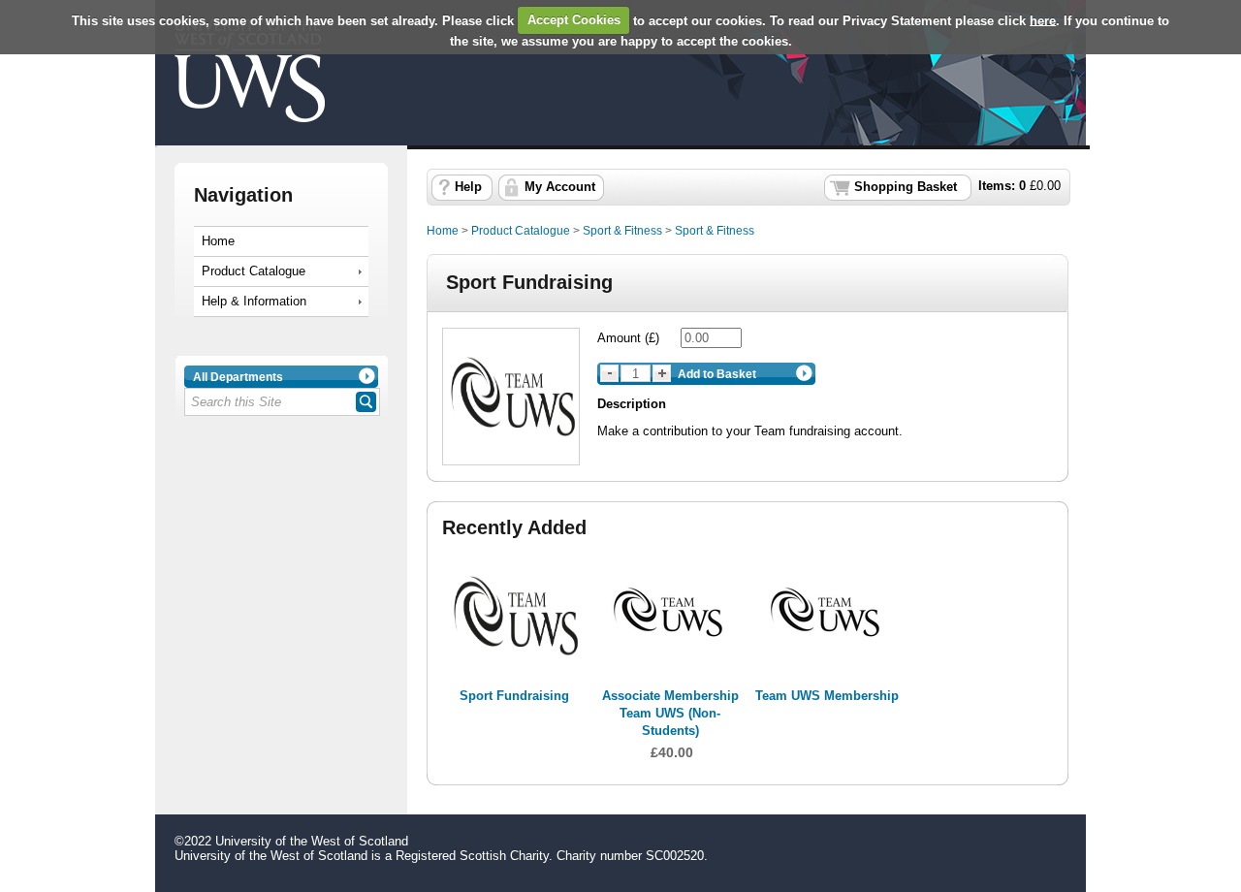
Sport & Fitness (622, 231)
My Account (560, 187)
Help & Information (254, 301)
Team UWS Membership (827, 696)
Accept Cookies (573, 20)
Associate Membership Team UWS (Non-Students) (670, 713)
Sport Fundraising (514, 696)
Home (218, 241)
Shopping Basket (905, 187)
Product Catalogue (253, 271)
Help (468, 187)
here (1043, 20)
